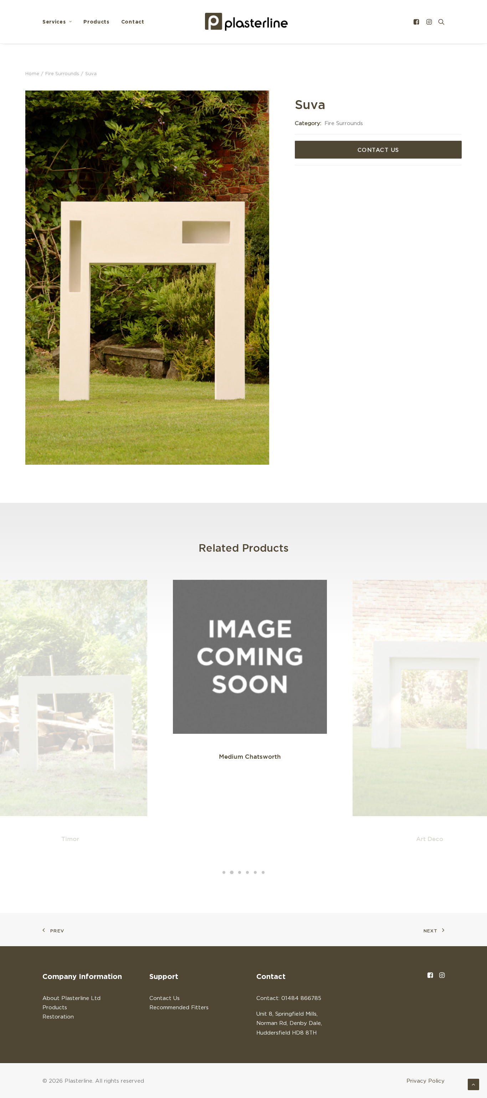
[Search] (440, 21)
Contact (132, 21)
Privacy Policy (425, 1080)
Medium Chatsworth (250, 756)
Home (32, 73)
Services (54, 21)
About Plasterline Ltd (71, 998)
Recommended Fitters (179, 1007)
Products (96, 21)
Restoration (58, 1016)
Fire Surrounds (62, 73)
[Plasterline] (246, 22)
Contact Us (378, 150)
